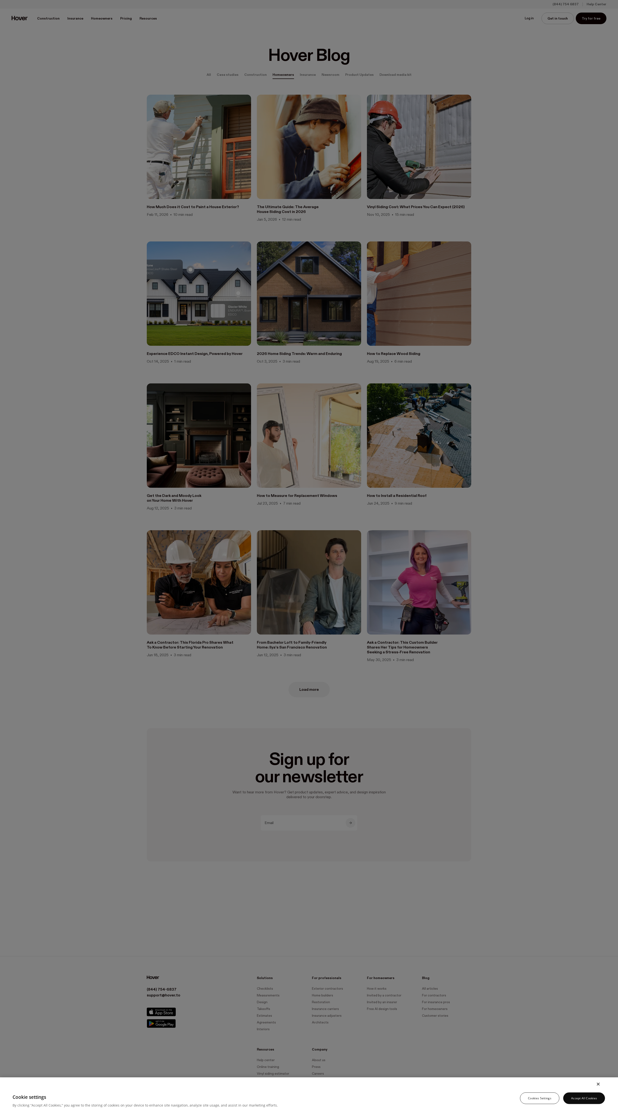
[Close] (598, 1084)
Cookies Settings (539, 1098)
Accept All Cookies (584, 1098)
